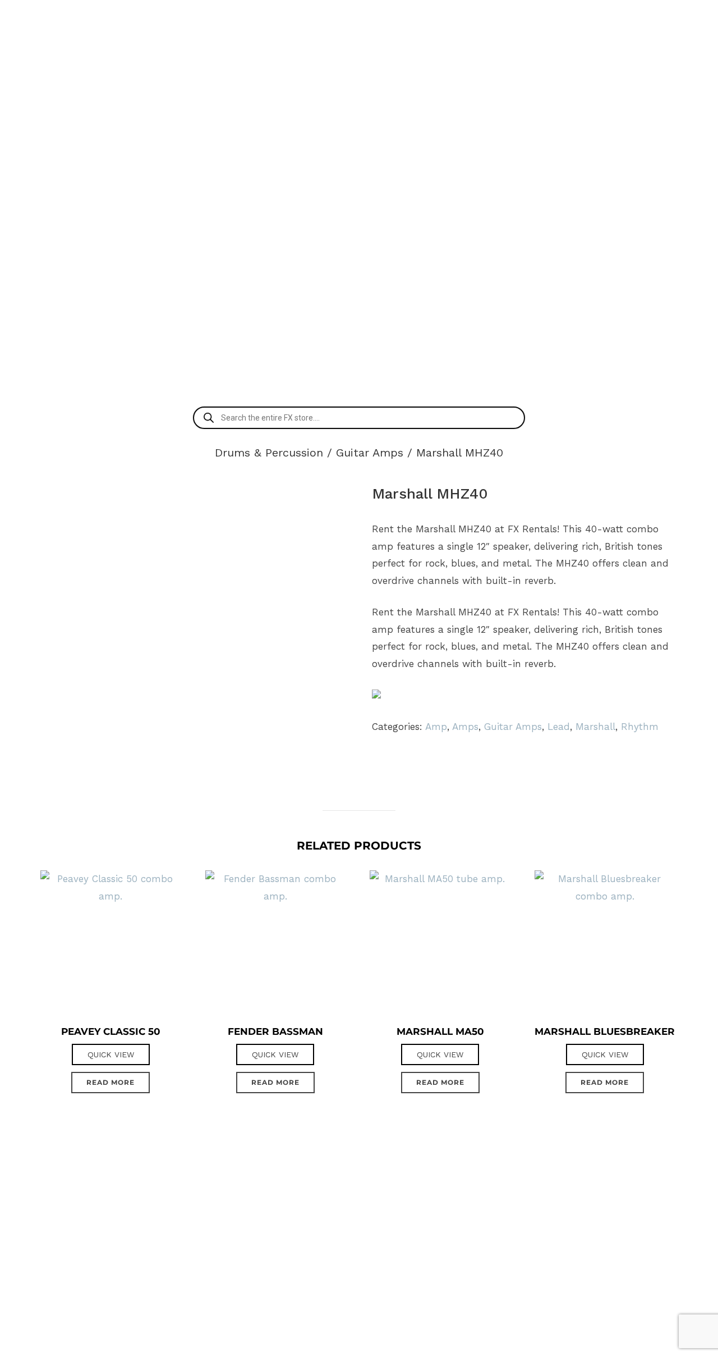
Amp (436, 726)
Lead (558, 726)
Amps (465, 726)
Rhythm (640, 726)
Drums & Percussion (269, 452)
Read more (110, 1082)
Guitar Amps (369, 452)
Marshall (595, 726)
